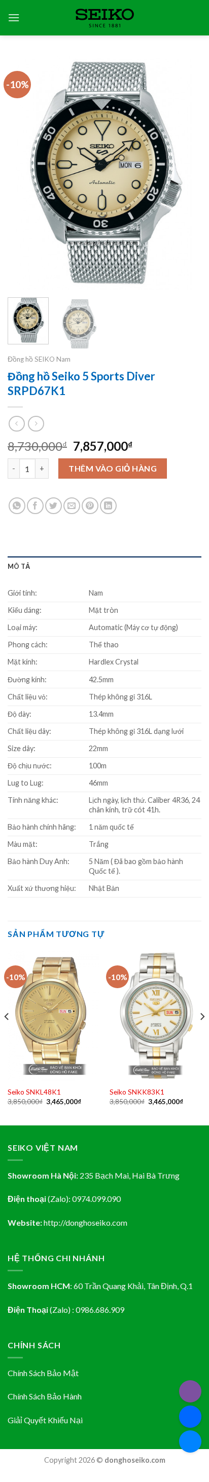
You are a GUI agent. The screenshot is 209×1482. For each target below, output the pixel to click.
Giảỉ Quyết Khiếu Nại (45, 1420)
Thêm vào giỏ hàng (112, 468)
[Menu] (14, 17)
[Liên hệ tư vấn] (190, 1441)
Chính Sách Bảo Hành (45, 1396)
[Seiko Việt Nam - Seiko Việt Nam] (104, 18)
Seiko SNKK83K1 (137, 1092)
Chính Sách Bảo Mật (43, 1373)
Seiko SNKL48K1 (34, 1092)
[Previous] (24, 172)
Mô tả (19, 566)
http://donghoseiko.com (85, 1222)
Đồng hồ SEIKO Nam (39, 359)
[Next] (185, 172)
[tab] (104, 566)
